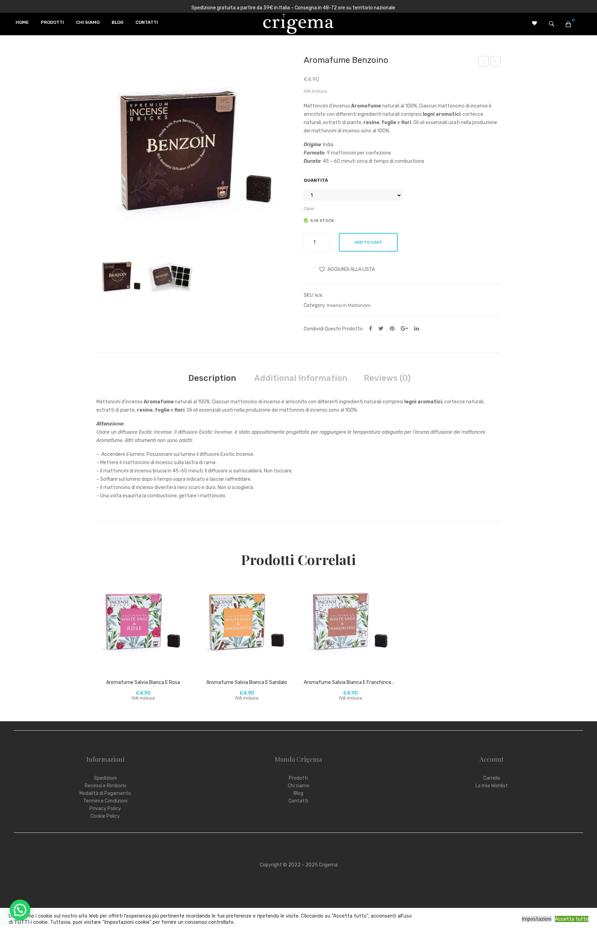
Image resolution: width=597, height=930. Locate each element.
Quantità (316, 180)
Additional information (300, 378)
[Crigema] (298, 23)
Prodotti (298, 778)
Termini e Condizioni (105, 801)
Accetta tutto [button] (571, 919)
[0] (568, 24)
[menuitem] (22, 22)
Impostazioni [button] (536, 919)
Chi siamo (298, 786)
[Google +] (404, 328)
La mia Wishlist (491, 786)
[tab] (212, 378)
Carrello (491, 778)
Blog (298, 793)
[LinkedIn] (416, 328)
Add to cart (368, 242)
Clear (309, 208)
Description (212, 378)
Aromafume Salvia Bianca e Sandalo (483, 62)
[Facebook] (370, 328)
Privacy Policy (105, 808)
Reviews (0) (387, 378)
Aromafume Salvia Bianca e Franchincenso (350, 682)
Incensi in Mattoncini (348, 305)
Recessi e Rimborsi (105, 786)
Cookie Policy (105, 816)
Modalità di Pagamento (105, 793)
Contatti (298, 801)
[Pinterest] (392, 328)
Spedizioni (105, 778)
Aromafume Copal (496, 62)
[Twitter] (380, 328)
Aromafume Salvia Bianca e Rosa (143, 682)
